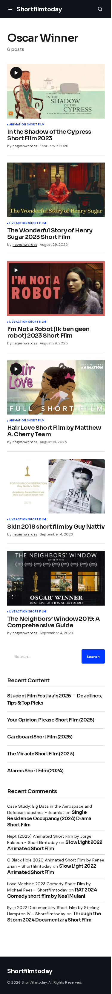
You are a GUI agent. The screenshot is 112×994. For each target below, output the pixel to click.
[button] (10, 8)
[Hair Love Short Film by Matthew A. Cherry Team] (56, 387)
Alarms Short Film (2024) (35, 771)
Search (93, 656)
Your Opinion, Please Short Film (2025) (50, 720)
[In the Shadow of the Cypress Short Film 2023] (56, 91)
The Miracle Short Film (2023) (40, 754)
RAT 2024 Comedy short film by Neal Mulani (52, 893)
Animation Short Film (27, 124)
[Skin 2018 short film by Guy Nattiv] (56, 486)
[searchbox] (43, 656)
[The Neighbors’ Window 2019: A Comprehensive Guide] (56, 578)
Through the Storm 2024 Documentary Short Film (54, 916)
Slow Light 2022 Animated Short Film (51, 869)
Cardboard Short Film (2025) (40, 737)
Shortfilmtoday (39, 9)
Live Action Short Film (27, 223)
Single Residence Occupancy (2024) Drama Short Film (49, 818)
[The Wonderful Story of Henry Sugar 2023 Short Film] (56, 190)
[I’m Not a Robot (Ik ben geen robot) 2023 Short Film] (56, 288)
